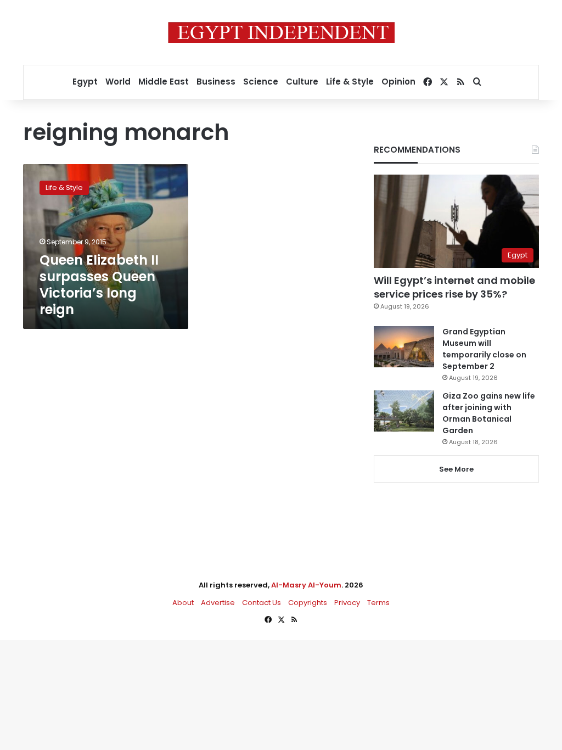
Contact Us (261, 602)
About (183, 602)
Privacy (347, 602)
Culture (302, 81)
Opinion (398, 81)
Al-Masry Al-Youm (306, 585)
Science (260, 81)
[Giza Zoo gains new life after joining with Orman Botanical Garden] (404, 411)
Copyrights (307, 602)
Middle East (163, 81)
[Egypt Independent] (281, 32)
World (118, 81)
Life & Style (350, 81)
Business (215, 81)
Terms (378, 602)
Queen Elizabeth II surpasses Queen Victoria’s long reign (99, 284)
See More (456, 469)
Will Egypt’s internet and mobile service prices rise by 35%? (454, 287)
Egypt (85, 81)
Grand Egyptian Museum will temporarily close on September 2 (484, 349)
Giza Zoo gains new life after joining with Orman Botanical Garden (488, 413)
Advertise (218, 602)
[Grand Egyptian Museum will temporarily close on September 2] (404, 346)
